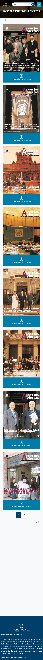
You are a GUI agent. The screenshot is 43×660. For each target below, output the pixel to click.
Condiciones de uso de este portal (14, 658)
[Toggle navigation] (39, 4)
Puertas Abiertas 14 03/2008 (21, 201)
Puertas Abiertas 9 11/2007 (21, 507)
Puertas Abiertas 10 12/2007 (21, 445)
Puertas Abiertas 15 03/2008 (21, 140)
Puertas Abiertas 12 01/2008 (21, 323)
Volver (38, 522)
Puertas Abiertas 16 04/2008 (21, 79)
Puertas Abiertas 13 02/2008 (21, 262)
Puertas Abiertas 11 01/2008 (21, 384)
